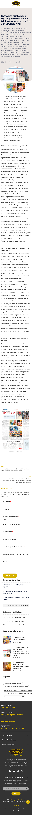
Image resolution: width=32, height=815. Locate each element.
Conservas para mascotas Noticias (14, 697)
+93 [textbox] (4, 520)
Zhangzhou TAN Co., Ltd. (18, 800)
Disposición (8, 809)
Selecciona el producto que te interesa (16, 554)
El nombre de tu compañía (12, 524)
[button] (14, 618)
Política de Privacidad (19, 809)
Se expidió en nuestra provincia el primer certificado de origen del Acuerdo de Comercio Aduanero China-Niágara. (17, 480)
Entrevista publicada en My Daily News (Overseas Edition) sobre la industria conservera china (21, 651)
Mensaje (5, 562)
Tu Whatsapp (7, 532)
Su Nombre (6, 502)
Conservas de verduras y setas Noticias (16, 686)
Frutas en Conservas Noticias (12, 683)
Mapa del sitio (16, 811)
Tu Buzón (6, 509)
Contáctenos (7, 489)
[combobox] (7, 520)
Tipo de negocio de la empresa (13, 547)
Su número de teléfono (10, 517)
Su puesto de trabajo (10, 539)
